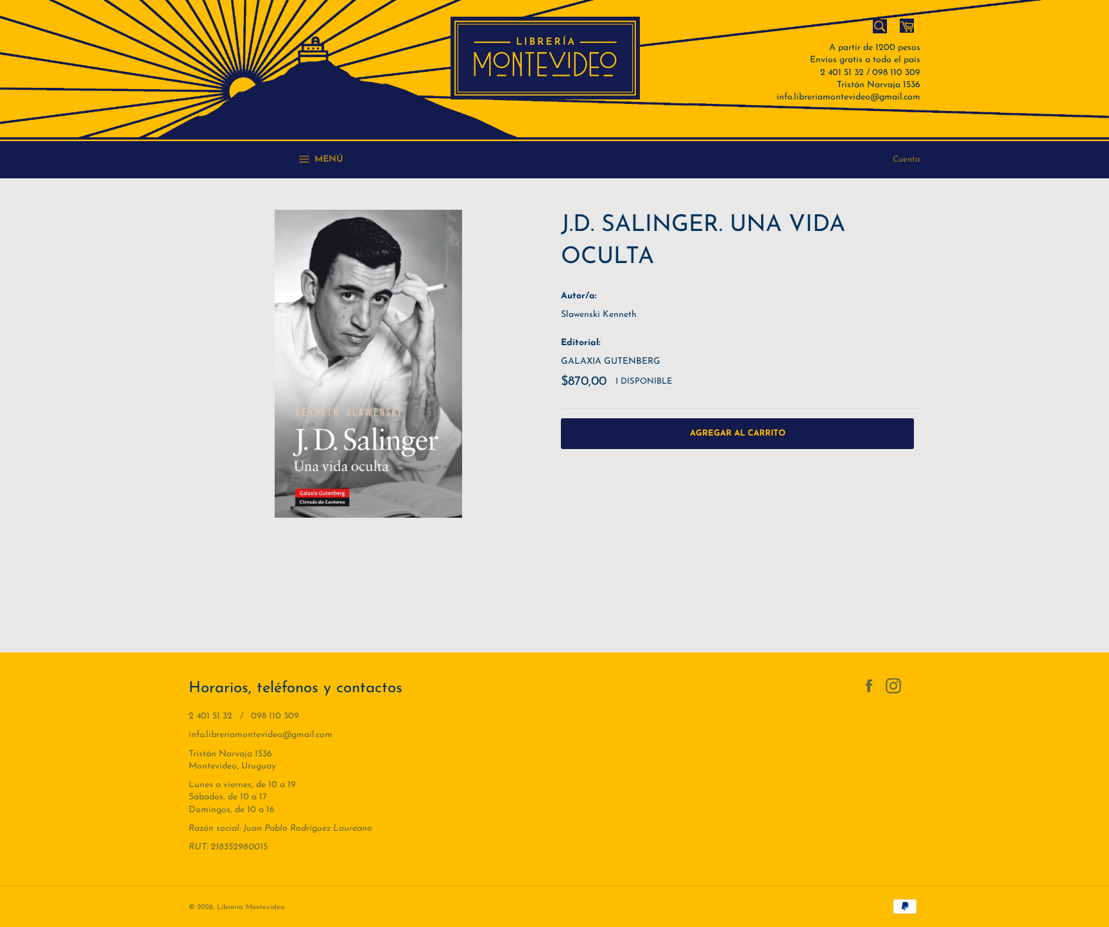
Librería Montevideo (250, 907)
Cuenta (906, 159)
